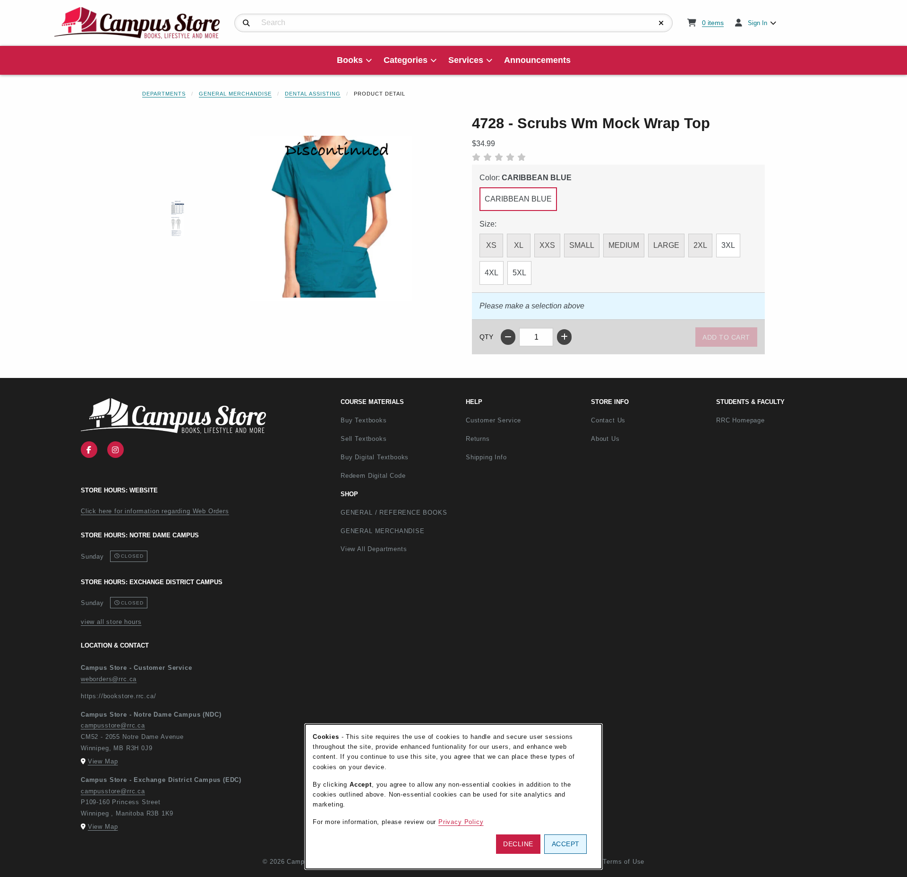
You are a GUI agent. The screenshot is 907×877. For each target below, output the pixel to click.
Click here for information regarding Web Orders (155, 511)
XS (491, 245)
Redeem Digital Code (373, 475)
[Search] (246, 23)
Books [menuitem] (350, 60)
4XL (491, 273)
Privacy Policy (461, 821)
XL (518, 245)
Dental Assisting (313, 93)
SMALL (581, 245)
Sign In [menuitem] (757, 22)
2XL (700, 245)
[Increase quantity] (564, 337)
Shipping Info (486, 457)
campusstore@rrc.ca (113, 725)
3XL (728, 245)
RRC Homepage (771, 420)
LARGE (666, 245)
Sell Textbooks (364, 438)
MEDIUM (623, 245)
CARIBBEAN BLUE (518, 199)
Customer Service (493, 420)
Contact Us (608, 420)
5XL (519, 273)
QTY (486, 337)
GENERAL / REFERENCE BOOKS (394, 512)
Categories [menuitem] (406, 60)
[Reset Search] (661, 23)
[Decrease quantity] (508, 337)
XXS (547, 245)
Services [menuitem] (465, 60)
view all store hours (111, 621)
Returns (478, 438)
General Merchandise (235, 93)
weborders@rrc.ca (109, 679)
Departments (164, 93)
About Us (605, 438)
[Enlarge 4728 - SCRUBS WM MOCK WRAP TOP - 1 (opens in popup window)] (177, 218)
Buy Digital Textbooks (375, 457)
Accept (566, 844)
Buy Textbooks (364, 420)
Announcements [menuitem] (537, 60)
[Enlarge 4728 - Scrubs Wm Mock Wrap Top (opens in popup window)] (331, 218)
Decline (518, 844)
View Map (103, 761)
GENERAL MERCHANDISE (383, 531)
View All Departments (374, 549)
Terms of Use (623, 861)
